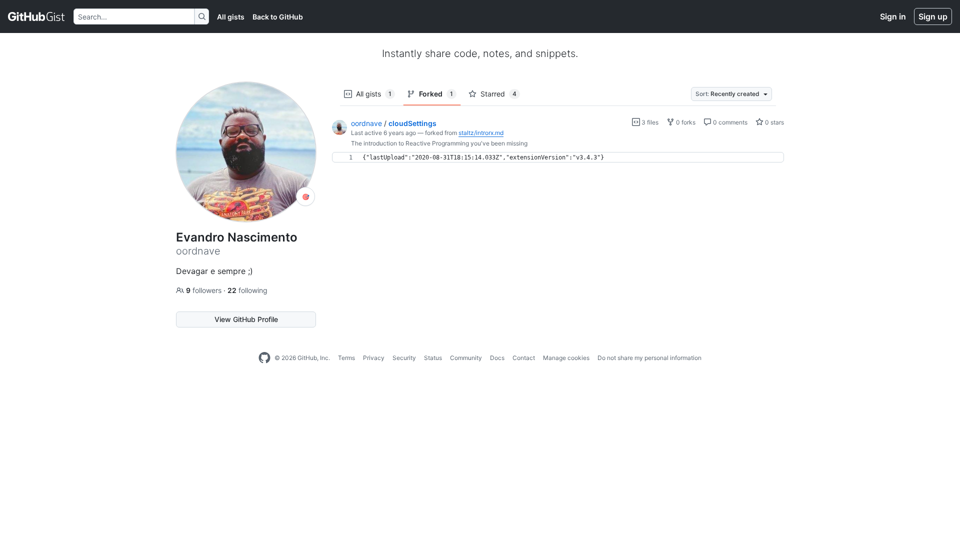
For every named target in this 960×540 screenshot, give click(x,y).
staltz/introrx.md (481, 132)
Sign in (893, 17)
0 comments (730, 122)
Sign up (933, 17)
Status (433, 358)
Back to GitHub (277, 16)
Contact (523, 358)
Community (466, 358)
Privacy (373, 358)
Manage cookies (566, 358)
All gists (230, 16)
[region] (558, 157)
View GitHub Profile (246, 319)
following (248, 290)
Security (404, 358)
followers (205, 290)
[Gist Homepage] (37, 16)
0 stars (774, 122)
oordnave (366, 123)
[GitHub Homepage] (264, 358)
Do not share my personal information (650, 358)
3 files (649, 122)
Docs (497, 358)
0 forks (685, 122)
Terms (346, 358)
